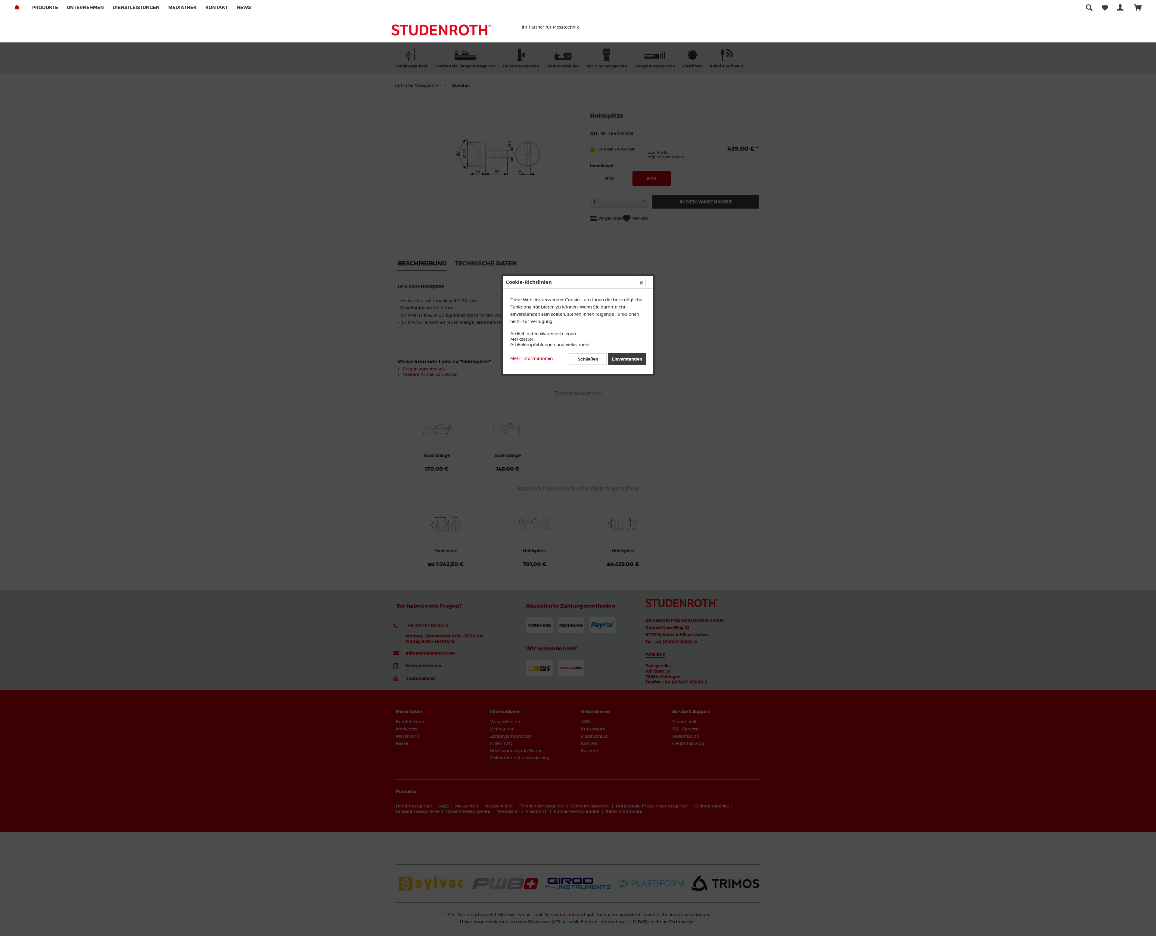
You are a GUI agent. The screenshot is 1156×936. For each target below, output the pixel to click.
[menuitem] (49, 8)
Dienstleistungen (136, 8)
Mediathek (182, 8)
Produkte (45, 8)
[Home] (23, 8)
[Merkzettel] (1105, 8)
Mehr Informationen (531, 358)
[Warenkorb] (1140, 8)
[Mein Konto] (1121, 8)
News (244, 8)
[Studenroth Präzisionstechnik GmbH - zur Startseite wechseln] (441, 31)
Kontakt (216, 8)
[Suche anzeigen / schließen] (1089, 8)
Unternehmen (85, 8)
